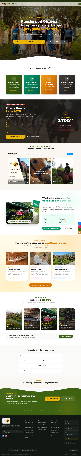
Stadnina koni (54, 420)
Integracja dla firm (42, 425)
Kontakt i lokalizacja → (74, 450)
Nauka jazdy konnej (29, 420)
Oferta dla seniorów (55, 432)
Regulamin (67, 454)
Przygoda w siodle (29, 427)
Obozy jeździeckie (29, 422)
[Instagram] (6, 436)
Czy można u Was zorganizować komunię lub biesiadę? (33, 365)
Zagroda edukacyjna (29, 435)
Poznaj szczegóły (12, 277)
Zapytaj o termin (69, 228)
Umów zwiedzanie (66, 336)
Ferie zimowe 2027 (29, 424)
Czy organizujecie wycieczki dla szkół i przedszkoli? (32, 360)
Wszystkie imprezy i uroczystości (39, 285)
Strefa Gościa (64, 4)
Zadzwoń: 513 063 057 (16, 136)
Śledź (71, 154)
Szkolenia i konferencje (43, 427)
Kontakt (71, 454)
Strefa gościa (54, 435)
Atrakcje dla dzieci (55, 424)
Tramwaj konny (54, 425)
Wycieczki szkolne (29, 432)
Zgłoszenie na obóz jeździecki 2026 (29, 450)
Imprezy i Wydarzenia (44, 4)
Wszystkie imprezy (42, 429)
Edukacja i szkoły (28, 437)
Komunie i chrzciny (42, 420)
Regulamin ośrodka (14, 450)
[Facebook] (3, 436)
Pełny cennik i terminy (32, 136)
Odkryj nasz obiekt (55, 427)
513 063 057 (74, 4)
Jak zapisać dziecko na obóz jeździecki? (29, 356)
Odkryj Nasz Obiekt (55, 4)
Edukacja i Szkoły (34, 4)
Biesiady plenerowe (42, 422)
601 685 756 (69, 399)
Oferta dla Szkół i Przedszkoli (58, 41)
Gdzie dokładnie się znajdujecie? (27, 370)
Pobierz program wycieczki (52, 228)
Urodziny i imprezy (42, 424)
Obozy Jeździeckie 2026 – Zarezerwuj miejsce (30, 41)
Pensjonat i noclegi (55, 422)
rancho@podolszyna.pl (69, 438)
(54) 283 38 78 (69, 434)
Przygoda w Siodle (24, 4)
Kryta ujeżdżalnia (28, 425)
